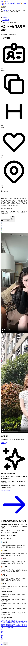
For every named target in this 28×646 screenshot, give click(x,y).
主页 (2, 3)
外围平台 (20, 622)
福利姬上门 (20, 626)
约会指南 (11, 3)
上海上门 (21, 621)
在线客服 (12, 220)
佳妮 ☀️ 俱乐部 (5, 1)
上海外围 (10, 621)
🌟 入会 (3, 6)
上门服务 (18, 624)
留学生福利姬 (12, 624)
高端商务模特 (14, 622)
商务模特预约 (7, 622)
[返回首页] (1, 15)
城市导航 (4, 17)
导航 (3, 4)
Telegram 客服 (6, 220)
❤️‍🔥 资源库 (6, 3)
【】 (6, 10)
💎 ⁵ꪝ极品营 (17, 3)
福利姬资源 (5, 624)
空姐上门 (23, 624)
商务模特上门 (10, 627)
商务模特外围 (13, 626)
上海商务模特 (4, 621)
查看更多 (3, 443)
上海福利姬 (16, 621)
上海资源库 (5, 20)
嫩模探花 (6, 626)
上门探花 (4, 627)
